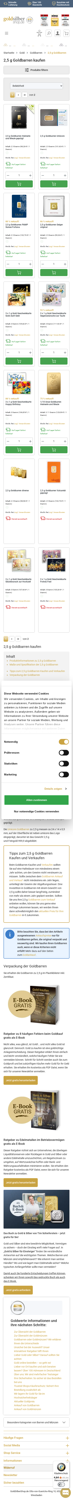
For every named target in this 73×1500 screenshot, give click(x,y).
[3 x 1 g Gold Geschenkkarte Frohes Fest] (54, 560)
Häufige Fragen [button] (13, 1437)
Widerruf (9, 1467)
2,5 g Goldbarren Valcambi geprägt (53, 491)
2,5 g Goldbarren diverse (17, 490)
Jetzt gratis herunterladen (20, 1080)
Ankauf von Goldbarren (27, 1405)
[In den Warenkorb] (19, 183)
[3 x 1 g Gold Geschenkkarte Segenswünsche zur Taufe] (54, 294)
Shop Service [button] (12, 1453)
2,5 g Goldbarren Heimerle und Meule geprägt (17, 137)
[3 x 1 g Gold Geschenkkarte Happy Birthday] (19, 383)
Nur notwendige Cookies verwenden (36, 811)
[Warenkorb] (66, 33)
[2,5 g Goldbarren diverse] (19, 472)
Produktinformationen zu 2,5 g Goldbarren (33, 660)
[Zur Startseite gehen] (18, 20)
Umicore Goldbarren (18, 829)
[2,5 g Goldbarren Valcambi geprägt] (54, 472)
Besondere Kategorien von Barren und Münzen (32, 1422)
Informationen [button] (13, 1460)
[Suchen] (49, 33)
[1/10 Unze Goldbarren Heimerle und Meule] (54, 383)
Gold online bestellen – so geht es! (32, 1362)
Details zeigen (53, 788)
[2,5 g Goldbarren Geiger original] (54, 206)
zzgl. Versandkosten (22, 158)
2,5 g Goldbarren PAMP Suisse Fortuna (16, 225)
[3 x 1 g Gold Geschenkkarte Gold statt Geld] (19, 294)
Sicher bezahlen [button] (14, 1482)
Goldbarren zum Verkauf (41, 899)
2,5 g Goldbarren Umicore (52, 136)
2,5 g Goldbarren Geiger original (51, 225)
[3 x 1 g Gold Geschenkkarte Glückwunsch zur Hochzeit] (19, 560)
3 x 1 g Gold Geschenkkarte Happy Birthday (18, 403)
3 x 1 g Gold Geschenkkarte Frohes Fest (53, 580)
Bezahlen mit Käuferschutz (63, 3)
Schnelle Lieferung (12, 3)
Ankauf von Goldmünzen (27, 1409)
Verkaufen (47, 864)
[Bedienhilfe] (39, 33)
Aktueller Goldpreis (24, 1401)
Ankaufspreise (44, 935)
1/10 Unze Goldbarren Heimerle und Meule (50, 403)
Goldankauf (29, 954)
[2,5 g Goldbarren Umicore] (54, 117)
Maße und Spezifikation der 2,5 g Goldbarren (34, 664)
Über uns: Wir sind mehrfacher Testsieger (36, 1374)
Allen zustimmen (36, 799)
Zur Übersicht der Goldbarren (30, 1331)
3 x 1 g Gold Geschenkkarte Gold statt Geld (18, 314)
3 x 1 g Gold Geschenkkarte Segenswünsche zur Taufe (53, 314)
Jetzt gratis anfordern (18, 1290)
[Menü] (67, 1463)
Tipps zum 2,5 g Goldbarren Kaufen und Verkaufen (37, 671)
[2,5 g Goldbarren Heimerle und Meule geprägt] (19, 117)
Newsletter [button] (10, 1475)
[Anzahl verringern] (7, 175)
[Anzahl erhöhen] (30, 175)
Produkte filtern (39, 70)
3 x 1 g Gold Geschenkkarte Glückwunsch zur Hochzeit (18, 580)
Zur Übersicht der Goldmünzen (30, 1335)
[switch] (61, 1484)
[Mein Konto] (58, 33)
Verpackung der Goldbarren (25, 675)
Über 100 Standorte (37, 3)
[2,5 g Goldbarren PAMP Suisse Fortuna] (19, 206)
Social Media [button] (12, 1445)
